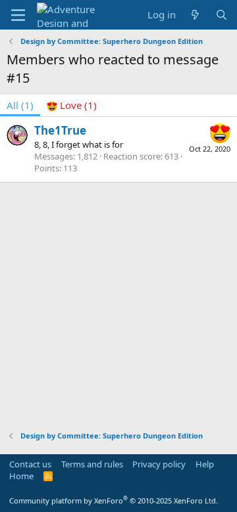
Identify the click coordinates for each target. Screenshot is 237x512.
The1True (60, 130)
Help (205, 464)
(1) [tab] (20, 105)
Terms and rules (92, 464)
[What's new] (195, 15)
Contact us (30, 464)
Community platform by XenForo (113, 500)
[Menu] (18, 15)
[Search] (221, 15)
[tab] (71, 105)
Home (21, 476)
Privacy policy (159, 464)
